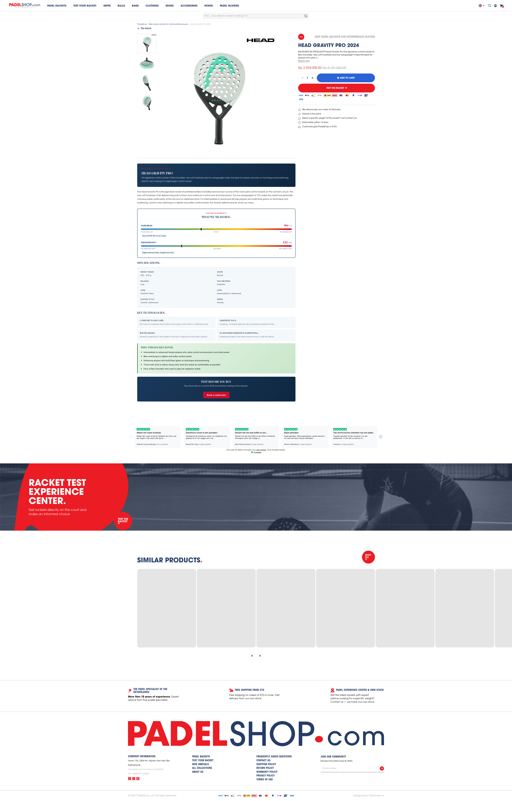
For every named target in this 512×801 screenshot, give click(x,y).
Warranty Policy (266, 772)
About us (197, 772)
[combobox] (256, 16)
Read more (304, 61)
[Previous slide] (252, 656)
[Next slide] (260, 656)
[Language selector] (482, 5)
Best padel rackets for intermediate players (168, 24)
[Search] (489, 5)
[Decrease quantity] (301, 77)
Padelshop (142, 24)
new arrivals (200, 764)
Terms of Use (264, 779)
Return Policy (265, 768)
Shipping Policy (266, 764)
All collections (202, 768)
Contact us (263, 760)
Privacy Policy (265, 776)
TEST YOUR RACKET (84, 5)
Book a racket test (216, 395)
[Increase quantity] (313, 77)
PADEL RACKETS (201, 757)
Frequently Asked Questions (274, 757)
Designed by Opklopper (367, 796)
